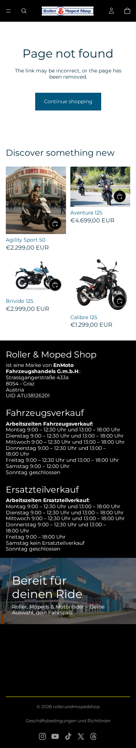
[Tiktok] (68, 736)
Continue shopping (68, 101)
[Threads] (93, 736)
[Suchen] (24, 11)
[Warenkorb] (127, 11)
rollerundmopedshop (76, 706)
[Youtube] (55, 736)
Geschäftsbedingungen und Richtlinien (68, 720)
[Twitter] (81, 736)
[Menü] (8, 11)
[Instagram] (42, 736)
